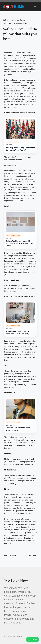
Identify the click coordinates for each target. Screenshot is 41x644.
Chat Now (34, 639)
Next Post (32, 556)
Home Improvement (12, 20)
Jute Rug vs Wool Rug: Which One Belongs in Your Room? (20, 149)
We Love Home (17, 581)
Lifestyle (22, 20)
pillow (32, 69)
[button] (29, 7)
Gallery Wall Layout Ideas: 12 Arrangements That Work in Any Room (19, 243)
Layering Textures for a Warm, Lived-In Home (18, 429)
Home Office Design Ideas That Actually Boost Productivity (19, 332)
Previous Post (10, 556)
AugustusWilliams (21, 23)
